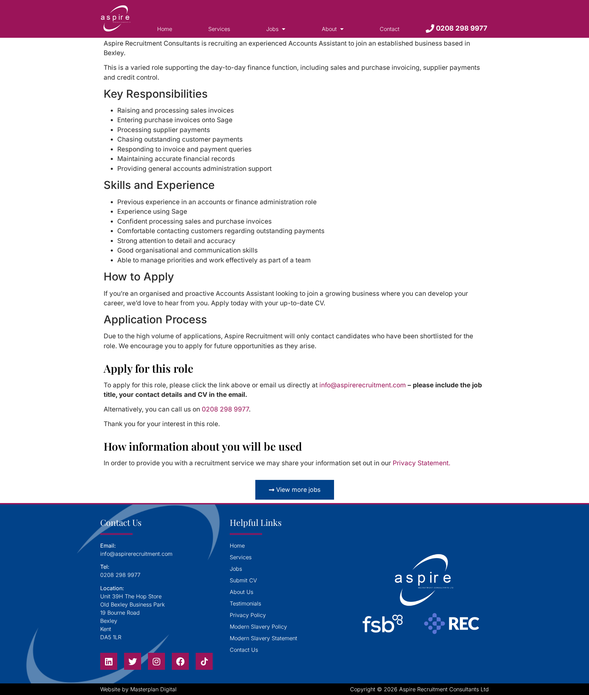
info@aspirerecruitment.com (362, 385)
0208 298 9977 (225, 409)
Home (164, 29)
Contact (389, 29)
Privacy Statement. (421, 463)
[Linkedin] (108, 661)
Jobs (272, 29)
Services (219, 29)
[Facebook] (180, 661)
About (329, 29)
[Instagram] (156, 661)
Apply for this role (148, 368)
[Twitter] (132, 661)
